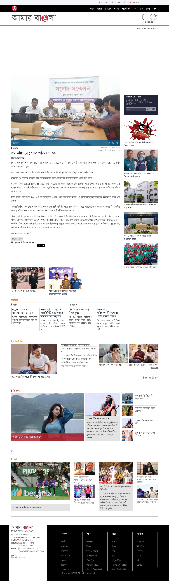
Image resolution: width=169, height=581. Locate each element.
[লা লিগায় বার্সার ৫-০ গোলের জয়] (40, 480)
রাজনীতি (64, 551)
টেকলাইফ (90, 560)
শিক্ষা (135, 8)
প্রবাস (63, 560)
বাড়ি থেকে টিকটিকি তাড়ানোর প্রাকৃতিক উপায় (79, 355)
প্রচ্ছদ (92, 8)
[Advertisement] (84, 50)
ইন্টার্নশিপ (140, 546)
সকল (154, 8)
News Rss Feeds (119, 569)
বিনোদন (16, 390)
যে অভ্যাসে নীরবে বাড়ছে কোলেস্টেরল (76, 359)
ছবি (138, 560)
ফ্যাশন (114, 541)
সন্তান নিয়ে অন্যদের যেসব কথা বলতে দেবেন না (78, 350)
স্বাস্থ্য (141, 8)
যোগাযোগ (140, 541)
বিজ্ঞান (64, 565)
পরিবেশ (140, 551)
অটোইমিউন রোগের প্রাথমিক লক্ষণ (74, 362)
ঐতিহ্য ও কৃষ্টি (91, 555)
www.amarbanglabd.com (31, 551)
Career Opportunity (94, 569)
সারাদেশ (107, 8)
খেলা (148, 8)
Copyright (66, 573)
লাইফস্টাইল (18, 341)
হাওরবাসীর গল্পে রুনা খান (144, 422)
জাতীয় (99, 8)
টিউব (139, 555)
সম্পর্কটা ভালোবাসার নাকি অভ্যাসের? (75, 345)
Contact (140, 565)
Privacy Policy (92, 565)
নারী (113, 555)
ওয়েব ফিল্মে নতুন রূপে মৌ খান (145, 434)
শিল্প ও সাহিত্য (92, 551)
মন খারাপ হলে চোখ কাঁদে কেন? (73, 366)
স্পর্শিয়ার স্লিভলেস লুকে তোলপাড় (145, 409)
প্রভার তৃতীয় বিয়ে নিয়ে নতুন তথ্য (145, 397)
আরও (154, 368)
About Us (65, 569)
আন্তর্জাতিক (126, 8)
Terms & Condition (119, 565)
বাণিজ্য (116, 8)
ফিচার (114, 546)
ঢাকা (20, 239)
